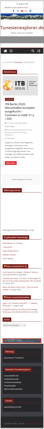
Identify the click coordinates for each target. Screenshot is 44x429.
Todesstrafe (7, 247)
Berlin (9, 130)
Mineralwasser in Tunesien (13, 243)
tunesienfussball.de (12, 382)
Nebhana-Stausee (9, 255)
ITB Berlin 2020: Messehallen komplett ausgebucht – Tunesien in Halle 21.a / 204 (20, 111)
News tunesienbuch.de (16, 266)
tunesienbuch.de (11, 379)
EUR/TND (20, 230)
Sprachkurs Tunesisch (14, 357)
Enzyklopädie (10, 385)
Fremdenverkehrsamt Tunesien (21, 130)
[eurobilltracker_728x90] (22, 340)
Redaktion (24, 123)
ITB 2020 (19, 132)
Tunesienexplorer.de (22, 27)
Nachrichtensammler (13, 389)
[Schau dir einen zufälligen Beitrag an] (38, 51)
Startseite (18, 62)
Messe (25, 132)
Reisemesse (9, 135)
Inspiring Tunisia (10, 132)
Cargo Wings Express (11, 251)
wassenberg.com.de (12, 407)
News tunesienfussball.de (17, 297)
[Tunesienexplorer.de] (5, 51)
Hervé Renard (8, 258)
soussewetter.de (11, 375)
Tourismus (9, 99)
